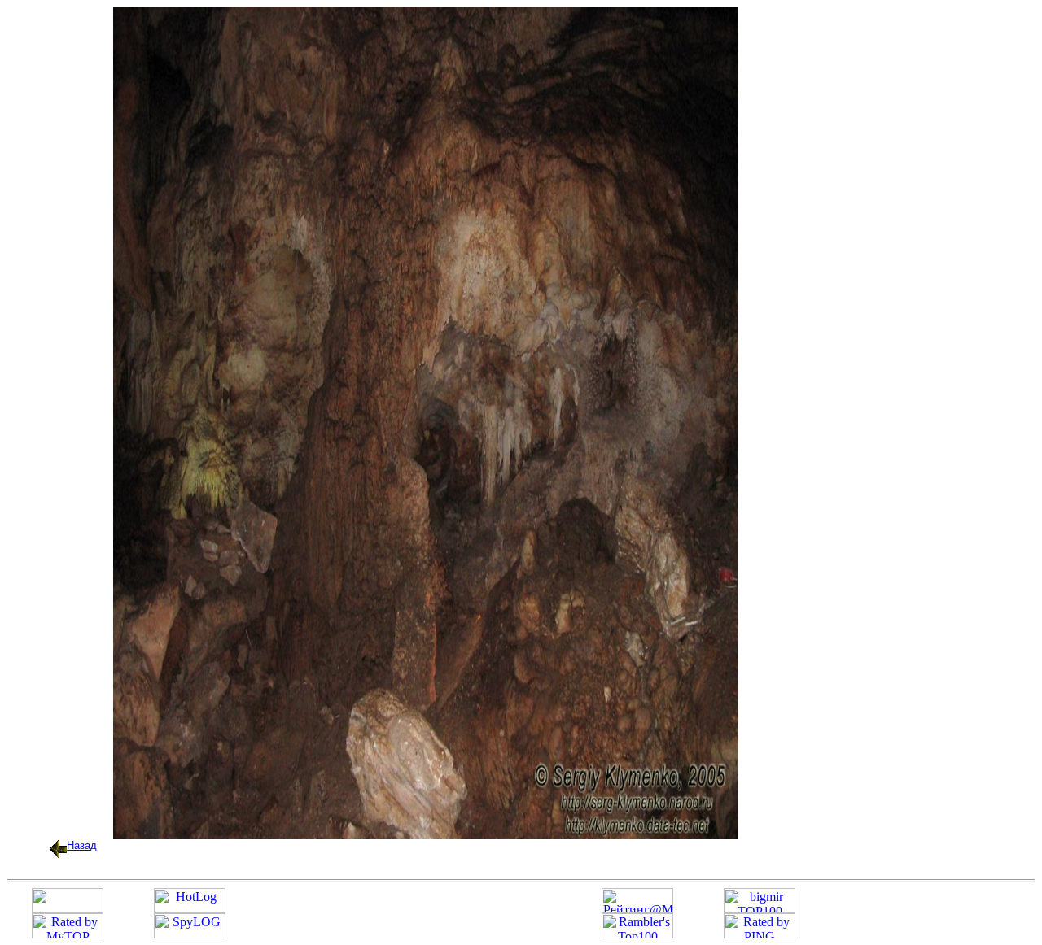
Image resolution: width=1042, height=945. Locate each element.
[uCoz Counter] (67, 909)
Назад (82, 845)
